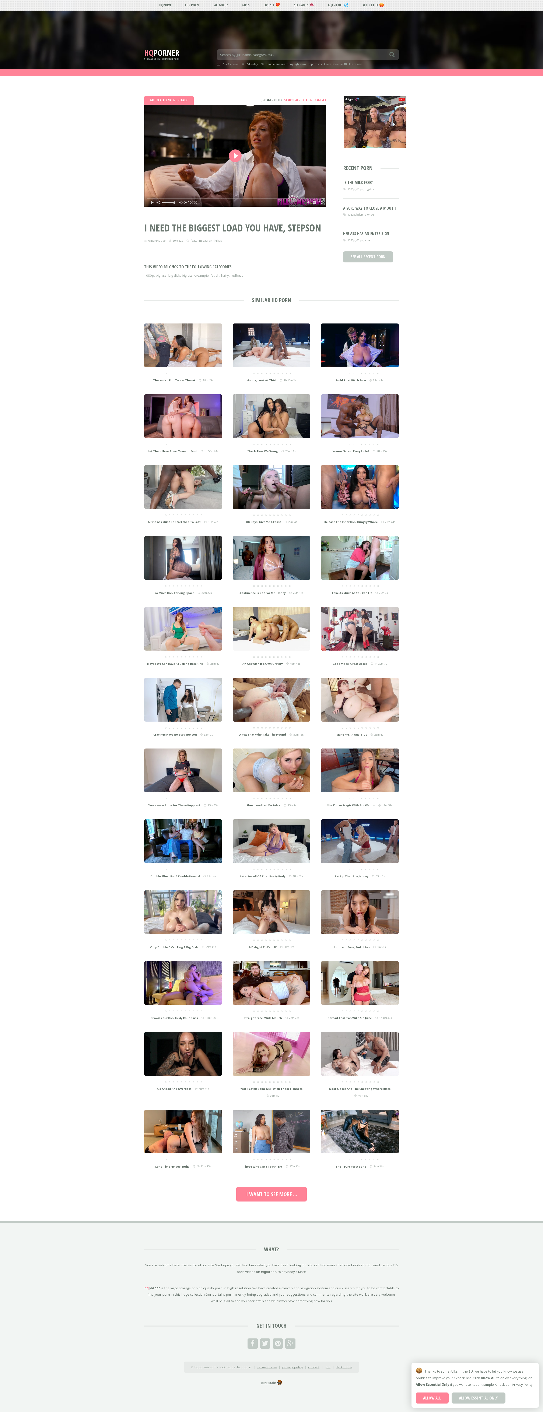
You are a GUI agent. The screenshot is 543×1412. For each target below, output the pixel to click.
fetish (214, 275)
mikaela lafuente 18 (334, 64)
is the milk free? (358, 182)
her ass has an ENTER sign (366, 233)
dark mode (344, 1367)
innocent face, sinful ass (352, 947)
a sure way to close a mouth (369, 208)
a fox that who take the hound (262, 734)
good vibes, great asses (350, 664)
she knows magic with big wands (351, 805)
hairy (225, 275)
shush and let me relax (263, 805)
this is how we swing (262, 451)
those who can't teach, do (262, 1166)
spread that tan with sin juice (350, 1018)
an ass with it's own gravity (262, 664)
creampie (201, 275)
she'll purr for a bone (351, 1166)
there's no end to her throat (174, 380)
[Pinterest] (278, 1343)
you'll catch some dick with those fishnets (271, 1089)
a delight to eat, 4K (263, 947)
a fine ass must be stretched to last (174, 522)
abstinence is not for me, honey (262, 593)
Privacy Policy (522, 1384)
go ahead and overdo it (174, 1089)
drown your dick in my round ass (174, 1018)
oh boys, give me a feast (263, 522)
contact (313, 1367)
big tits (187, 275)
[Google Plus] (290, 1343)
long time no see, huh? (172, 1166)
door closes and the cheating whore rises (359, 1089)
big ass (161, 275)
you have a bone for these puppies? (174, 805)
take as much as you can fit (352, 593)
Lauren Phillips (212, 241)
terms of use (267, 1367)
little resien (355, 64)
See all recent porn (368, 256)
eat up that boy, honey (351, 876)
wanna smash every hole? (351, 451)
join (327, 1367)
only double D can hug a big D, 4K (174, 947)
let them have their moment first (172, 451)
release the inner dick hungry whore (351, 522)
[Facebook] (253, 1343)
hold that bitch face (351, 380)
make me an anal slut (351, 734)
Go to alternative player (169, 100)
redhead (237, 275)
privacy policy (292, 1367)
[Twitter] (265, 1343)
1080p (149, 275)
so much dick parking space (174, 593)
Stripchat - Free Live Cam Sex (292, 100)
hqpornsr (314, 64)
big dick (174, 275)
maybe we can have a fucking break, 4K (175, 664)
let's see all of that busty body (262, 876)
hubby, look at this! (261, 380)
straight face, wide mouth (263, 1018)
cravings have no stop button (175, 734)
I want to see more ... (271, 1194)
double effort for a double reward (175, 876)
